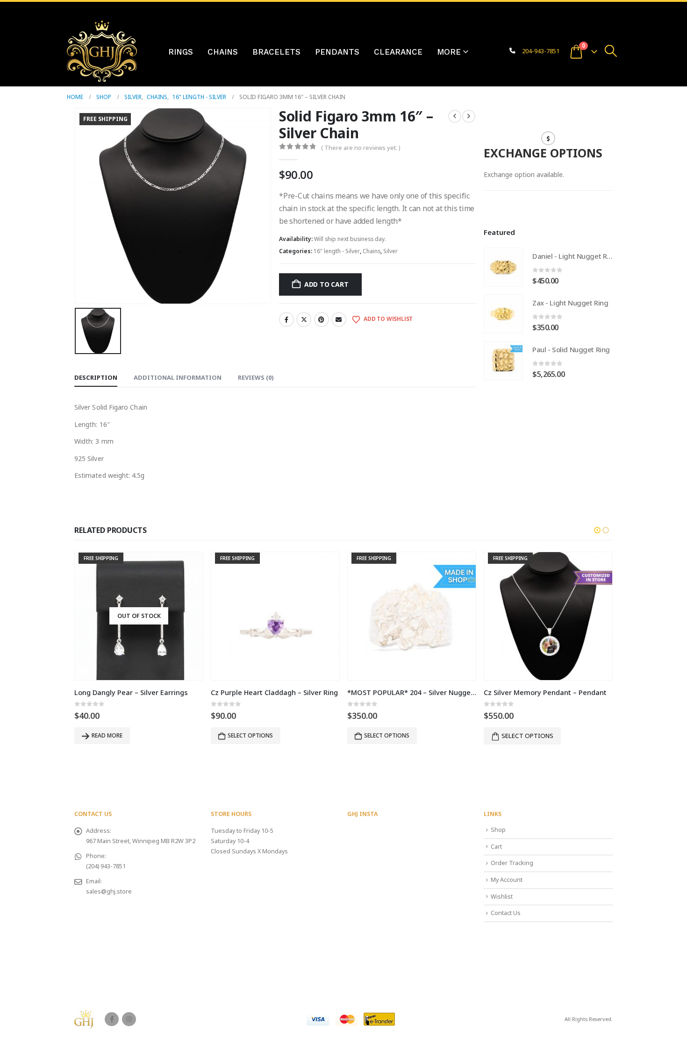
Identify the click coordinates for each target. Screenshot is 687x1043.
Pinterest (321, 319)
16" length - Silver (337, 251)
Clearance (398, 52)
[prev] (454, 116)
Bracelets (276, 52)
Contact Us (506, 913)
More (449, 52)
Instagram (129, 1019)
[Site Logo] (102, 51)
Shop (498, 830)
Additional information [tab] (178, 377)
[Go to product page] (503, 267)
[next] (468, 116)
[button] (611, 51)
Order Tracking (512, 863)
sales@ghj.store (109, 891)
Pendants (337, 52)
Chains (223, 52)
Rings (180, 52)
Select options (527, 735)
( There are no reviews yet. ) (361, 147)
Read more (107, 735)
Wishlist (502, 897)
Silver (390, 251)
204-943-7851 (540, 51)
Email (338, 319)
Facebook (286, 319)
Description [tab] (95, 377)
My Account (506, 880)
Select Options (250, 735)
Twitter (303, 319)
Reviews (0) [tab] (256, 377)
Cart (496, 847)
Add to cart (326, 284)
